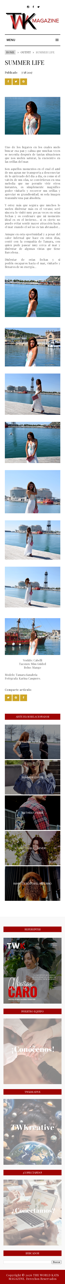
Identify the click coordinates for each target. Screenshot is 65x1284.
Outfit (26, 52)
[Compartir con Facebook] (8, 81)
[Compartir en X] (15, 81)
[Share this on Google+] (23, 81)
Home (10, 52)
